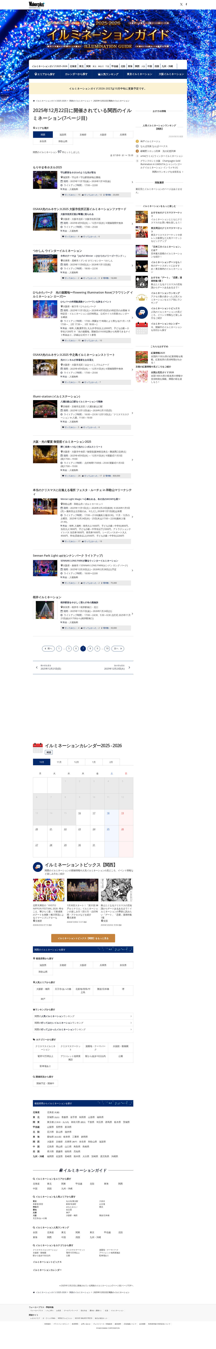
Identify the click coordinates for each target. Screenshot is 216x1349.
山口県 (68, 1146)
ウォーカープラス (36, 1310)
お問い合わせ (85, 1324)
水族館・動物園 (120, 1046)
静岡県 (84, 1136)
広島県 (50, 1146)
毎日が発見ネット (101, 1318)
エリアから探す (46, 74)
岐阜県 (66, 1136)
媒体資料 (118, 1324)
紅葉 (106, 1310)
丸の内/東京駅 (72, 1201)
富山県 (59, 1131)
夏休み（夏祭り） (96, 1310)
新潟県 (68, 1126)
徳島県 (68, 1151)
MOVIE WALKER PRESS (83, 1318)
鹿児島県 (104, 1156)
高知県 (77, 1151)
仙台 (57, 1117)
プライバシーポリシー (61, 1324)
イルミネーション (117, 1310)
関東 (88, 66)
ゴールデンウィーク (71, 1310)
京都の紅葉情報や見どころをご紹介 (153, 366)
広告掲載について (130, 1324)
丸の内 (65, 1122)
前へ (50, 648)
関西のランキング (54, 1016)
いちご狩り (50, 1310)
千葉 (107, 66)
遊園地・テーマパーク (95, 1048)
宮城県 (50, 1117)
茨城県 (126, 1121)
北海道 (73, 66)
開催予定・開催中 (45, 1083)
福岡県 (50, 1156)
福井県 (68, 1131)
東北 (81, 66)
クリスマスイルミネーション (45, 1048)
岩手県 (73, 1117)
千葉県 (91, 1121)
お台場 (102, 1204)
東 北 (36, 1117)
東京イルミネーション (139, 74)
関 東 (36, 1121)
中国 (150, 66)
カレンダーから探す (76, 74)
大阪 (143, 66)
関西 (137, 66)
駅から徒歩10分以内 (95, 1056)
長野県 (59, 1126)
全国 (35, 1232)
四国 (157, 66)
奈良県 (43, 141)
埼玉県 (99, 1121)
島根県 (86, 1146)
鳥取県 (77, 1146)
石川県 (50, 1131)
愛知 (35, 1209)
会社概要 (142, 1324)
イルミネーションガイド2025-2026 (49, 66)
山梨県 (50, 1126)
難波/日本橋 (103, 988)
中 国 (36, 1146)
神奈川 (101, 66)
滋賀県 (63, 134)
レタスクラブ (35, 1318)
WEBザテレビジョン (65, 1318)
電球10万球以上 (45, 1056)
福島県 (100, 1117)
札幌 (57, 1112)
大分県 (86, 1156)
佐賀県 (59, 1156)
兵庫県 (123, 134)
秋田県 (82, 1117)
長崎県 (68, 1156)
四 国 (36, 1151)
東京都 (50, 1121)
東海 (130, 66)
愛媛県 (59, 1151)
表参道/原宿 (38, 1204)
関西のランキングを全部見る (167, 172)
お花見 (58, 1310)
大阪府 (103, 134)
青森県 (65, 1117)
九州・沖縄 (167, 66)
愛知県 (50, 1136)
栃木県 (117, 1121)
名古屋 (58, 1136)
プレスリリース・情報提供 (102, 1324)
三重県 (75, 1136)
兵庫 (35, 1212)
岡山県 (59, 1146)
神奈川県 (75, 1121)
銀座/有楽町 (71, 1204)
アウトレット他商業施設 (70, 1058)
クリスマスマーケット (70, 1048)
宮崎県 (94, 1156)
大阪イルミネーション (171, 74)
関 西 (36, 1141)
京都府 (83, 134)
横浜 (83, 1122)
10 (107, 648)
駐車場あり (45, 1066)
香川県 (50, 1151)
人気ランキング (109, 74)
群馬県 (108, 1121)
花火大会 (84, 1310)
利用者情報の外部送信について (159, 1324)
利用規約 (47, 1324)
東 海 (36, 1136)
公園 (120, 1056)
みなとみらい (71, 1207)
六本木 (58, 1122)
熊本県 (77, 1156)
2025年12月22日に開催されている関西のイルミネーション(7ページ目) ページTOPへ (97, 1285)
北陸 (123, 66)
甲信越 (114, 66)
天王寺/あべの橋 (63, 988)
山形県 (91, 1117)
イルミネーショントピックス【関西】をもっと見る (83, 938)
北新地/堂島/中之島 (83, 990)
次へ (116, 648)
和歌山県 (63, 141)
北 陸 (36, 1131)
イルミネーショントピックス (47, 1261)
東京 (94, 66)
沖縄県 (114, 1156)
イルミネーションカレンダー (47, 1269)
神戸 (43, 998)
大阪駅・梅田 (43, 988)
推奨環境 (75, 1324)
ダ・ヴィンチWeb (49, 1318)
